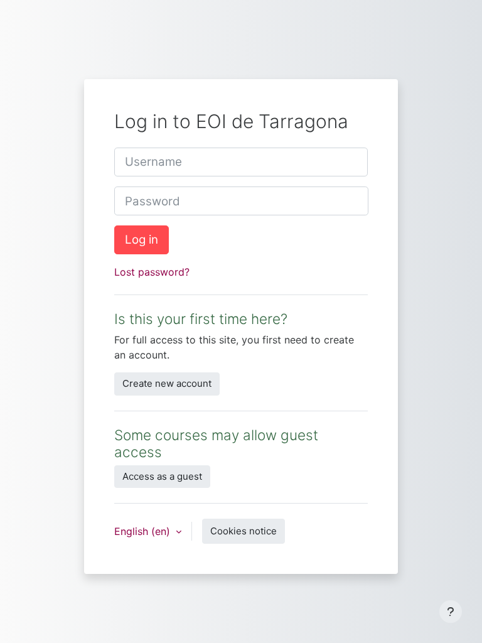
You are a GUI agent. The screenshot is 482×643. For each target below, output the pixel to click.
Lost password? (152, 272)
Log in (141, 239)
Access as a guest (162, 476)
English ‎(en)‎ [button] (143, 531)
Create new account (167, 383)
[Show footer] (450, 611)
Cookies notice (243, 531)
